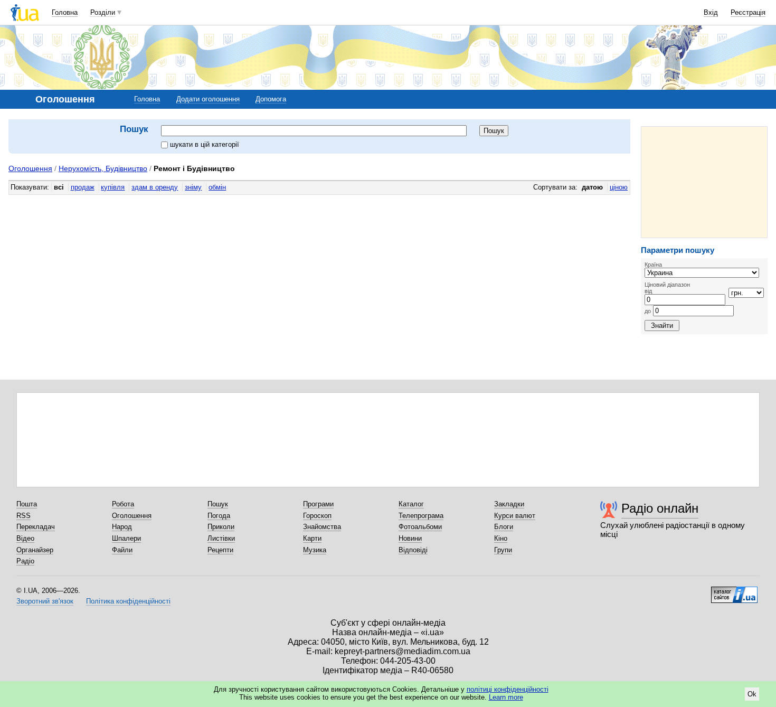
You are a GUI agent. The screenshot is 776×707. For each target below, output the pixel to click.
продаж (82, 187)
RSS (23, 516)
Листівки (221, 538)
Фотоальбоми (420, 527)
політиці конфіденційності (507, 689)
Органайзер (34, 550)
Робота (123, 504)
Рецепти (220, 550)
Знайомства (322, 527)
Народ (122, 527)
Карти (312, 538)
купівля (113, 187)
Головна (65, 12)
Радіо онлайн (659, 508)
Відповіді (413, 550)
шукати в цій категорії (204, 144)
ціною (619, 187)
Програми (318, 504)
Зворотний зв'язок (44, 601)
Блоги (503, 527)
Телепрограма (421, 516)
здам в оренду (154, 187)
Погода (218, 516)
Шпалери (126, 538)
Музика (314, 550)
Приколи (220, 527)
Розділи (102, 12)
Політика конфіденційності (128, 601)
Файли (122, 550)
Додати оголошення (208, 99)
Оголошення (30, 168)
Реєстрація (748, 12)
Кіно (500, 538)
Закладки (509, 504)
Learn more (506, 697)
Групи (503, 550)
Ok (751, 694)
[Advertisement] (704, 182)
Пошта (26, 504)
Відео (25, 538)
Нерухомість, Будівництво (103, 168)
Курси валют (514, 516)
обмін (217, 187)
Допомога (270, 99)
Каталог (411, 504)
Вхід (711, 12)
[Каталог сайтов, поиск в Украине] (734, 591)
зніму (193, 187)
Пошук (217, 504)
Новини (410, 538)
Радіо (25, 561)
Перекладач (35, 527)
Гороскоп (317, 516)
